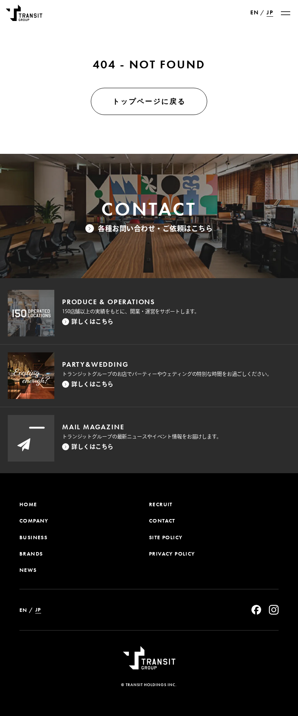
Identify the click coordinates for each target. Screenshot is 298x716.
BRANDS (31, 553)
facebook (256, 610)
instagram (274, 610)
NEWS (28, 569)
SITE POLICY (165, 537)
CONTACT (162, 520)
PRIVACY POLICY (172, 553)
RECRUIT (161, 504)
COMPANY (34, 520)
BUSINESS (33, 537)
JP (270, 12)
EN (254, 13)
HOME (28, 504)
